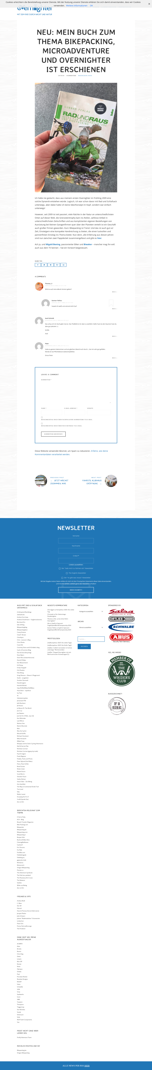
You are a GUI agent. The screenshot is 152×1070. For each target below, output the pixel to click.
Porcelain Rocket (22, 977)
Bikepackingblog (22, 627)
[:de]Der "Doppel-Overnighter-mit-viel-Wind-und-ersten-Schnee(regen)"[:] (59, 653)
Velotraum (20, 1015)
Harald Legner (21, 683)
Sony (18, 992)
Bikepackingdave (22, 630)
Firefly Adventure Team (24, 1037)
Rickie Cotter (21, 769)
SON (18, 989)
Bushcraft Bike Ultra (23, 840)
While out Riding (22, 885)
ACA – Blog (20, 819)
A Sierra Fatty (21, 817)
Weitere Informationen (76, 5)
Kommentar (46, 379)
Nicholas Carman (22, 749)
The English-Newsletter (77, 573)
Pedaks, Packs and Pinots (24, 759)
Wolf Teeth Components (24, 1020)
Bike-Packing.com (22, 825)
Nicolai (19, 964)
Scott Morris (21, 774)
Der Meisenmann (22, 663)
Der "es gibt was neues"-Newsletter (77, 578)
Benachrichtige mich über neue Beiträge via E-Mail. (61, 425)
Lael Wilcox (20, 721)
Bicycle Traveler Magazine (25, 822)
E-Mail (76, 556)
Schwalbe (20, 987)
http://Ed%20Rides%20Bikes (25, 688)
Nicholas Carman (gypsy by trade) (27, 751)
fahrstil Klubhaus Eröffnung (96, 481)
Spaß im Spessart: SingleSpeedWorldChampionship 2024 (59, 624)
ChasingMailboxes (22, 842)
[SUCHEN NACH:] (91, 639)
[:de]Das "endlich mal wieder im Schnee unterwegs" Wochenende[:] (59, 649)
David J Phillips (21, 660)
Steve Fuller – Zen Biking (24, 781)
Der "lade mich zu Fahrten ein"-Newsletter (77, 568)
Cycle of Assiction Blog (24, 650)
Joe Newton (20, 713)
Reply (114, 292)
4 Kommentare (71, 75)
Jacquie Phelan (21, 913)
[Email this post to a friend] (63, 265)
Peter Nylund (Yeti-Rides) (24, 761)
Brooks (19, 949)
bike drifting (20, 625)
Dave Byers (20, 655)
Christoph (50, 614)
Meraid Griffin (21, 733)
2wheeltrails (21, 615)
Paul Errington (21, 754)
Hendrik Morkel (22, 685)
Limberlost (20, 921)
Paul (18, 974)
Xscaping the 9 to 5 (23, 797)
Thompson (20, 1004)
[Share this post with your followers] (44, 265)
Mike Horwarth (21, 739)
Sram (18, 997)
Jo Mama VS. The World (24, 708)
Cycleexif (20, 845)
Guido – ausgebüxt (22, 678)
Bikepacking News (85, 75)
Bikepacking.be (21, 830)
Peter (47, 344)
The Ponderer (21, 929)
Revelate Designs (22, 979)
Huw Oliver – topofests (24, 690)
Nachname (76, 546)
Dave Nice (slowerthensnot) (25, 657)
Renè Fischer (21, 766)
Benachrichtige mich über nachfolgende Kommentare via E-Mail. (67, 419)
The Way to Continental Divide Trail (28, 787)
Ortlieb (19, 972)
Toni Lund (20, 789)
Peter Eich (20, 923)
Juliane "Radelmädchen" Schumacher (28, 918)
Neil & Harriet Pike (22, 746)
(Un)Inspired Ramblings (24, 612)
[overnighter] (35, 8)
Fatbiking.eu (20, 857)
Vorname (76, 536)
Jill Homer (20, 706)
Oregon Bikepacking (23, 868)
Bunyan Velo (21, 837)
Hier (87, 1065)
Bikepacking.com (22, 832)
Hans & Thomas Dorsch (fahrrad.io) (28, 911)
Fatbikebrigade (21, 855)
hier (99, 238)
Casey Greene (21, 632)
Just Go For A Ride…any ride (25, 716)
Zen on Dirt (20, 802)
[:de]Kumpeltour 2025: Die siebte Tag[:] (59, 643)
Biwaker (88, 244)
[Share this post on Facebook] (38, 265)
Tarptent (19, 1002)
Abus (18, 946)
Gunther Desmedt (22, 680)
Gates (19, 956)
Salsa (18, 984)
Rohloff (19, 982)
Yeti (18, 1022)
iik (17, 695)
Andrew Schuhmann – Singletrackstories (29, 620)
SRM (18, 999)
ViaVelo (19, 883)
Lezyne (19, 959)
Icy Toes (19, 693)
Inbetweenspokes (22, 698)
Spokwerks (20, 994)
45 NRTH (19, 944)
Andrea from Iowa (22, 617)
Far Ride (19, 850)
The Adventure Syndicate (24, 873)
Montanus (20, 863)
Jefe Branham (21, 703)
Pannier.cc (20, 870)
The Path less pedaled (24, 875)
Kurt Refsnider (21, 718)
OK (91, 5)
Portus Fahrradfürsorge (24, 926)
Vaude (19, 1012)
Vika (18, 792)
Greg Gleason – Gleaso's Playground (28, 675)
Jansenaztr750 (21, 701)
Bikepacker (20, 827)
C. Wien (19, 903)
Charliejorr (20, 637)
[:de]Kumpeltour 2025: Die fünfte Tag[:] (59, 645)
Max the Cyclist (21, 731)
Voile (18, 1017)
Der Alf (19, 906)
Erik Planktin (21, 670)
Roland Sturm (21, 771)
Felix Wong (20, 673)
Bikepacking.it (21, 835)
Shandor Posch (21, 776)
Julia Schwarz (21, 916)
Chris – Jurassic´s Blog (23, 640)
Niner (18, 966)
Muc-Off (19, 961)
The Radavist (21, 880)
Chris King (20, 954)
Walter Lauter (21, 794)
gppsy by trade (21, 860)
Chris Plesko (21, 642)
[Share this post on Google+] (57, 265)
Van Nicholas (21, 1010)
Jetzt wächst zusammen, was (55, 481)
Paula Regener (21, 756)
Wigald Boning (53, 244)
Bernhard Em (21, 622)
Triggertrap (20, 1007)
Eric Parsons (21, 847)
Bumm (19, 951)
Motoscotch (20, 865)
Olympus (19, 969)
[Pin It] (51, 265)
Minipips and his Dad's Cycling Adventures (30, 744)
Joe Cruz (19, 711)
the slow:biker (21, 784)
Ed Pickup (20, 665)
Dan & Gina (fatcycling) (24, 653)
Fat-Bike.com (21, 852)
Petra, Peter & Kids (23, 764)
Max (18, 728)
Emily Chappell (21, 668)
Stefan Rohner (21, 779)
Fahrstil (19, 908)
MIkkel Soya (20, 741)
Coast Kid (20, 645)
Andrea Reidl (21, 901)
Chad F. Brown (21, 635)
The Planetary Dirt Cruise (25, 878)
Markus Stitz (21, 723)
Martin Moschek (22, 726)
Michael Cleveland (22, 736)
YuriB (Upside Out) (22, 799)
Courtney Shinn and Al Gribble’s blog (28, 647)
